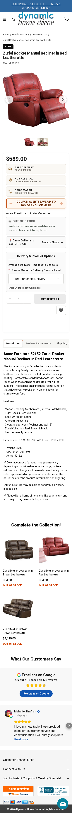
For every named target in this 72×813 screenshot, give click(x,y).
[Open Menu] (4, 19)
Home (6, 34)
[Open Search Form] (13, 19)
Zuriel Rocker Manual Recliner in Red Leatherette (27, 40)
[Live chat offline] (62, 803)
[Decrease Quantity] (10, 299)
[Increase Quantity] (28, 299)
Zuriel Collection (41, 213)
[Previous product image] (9, 100)
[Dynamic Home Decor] (36, 19)
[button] (29, 142)
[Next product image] (63, 100)
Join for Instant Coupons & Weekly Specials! (32, 778)
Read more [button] (21, 739)
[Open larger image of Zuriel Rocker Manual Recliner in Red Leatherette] (36, 100)
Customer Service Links (18, 759)
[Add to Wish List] (61, 310)
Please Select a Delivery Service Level (36, 270)
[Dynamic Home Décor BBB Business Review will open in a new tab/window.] (53, 791)
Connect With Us (14, 769)
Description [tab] (13, 343)
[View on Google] (8, 713)
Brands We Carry (20, 34)
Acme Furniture (39, 34)
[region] (36, 142)
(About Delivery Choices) (24, 287)
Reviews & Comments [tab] (38, 343)
